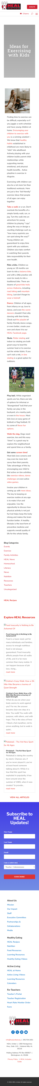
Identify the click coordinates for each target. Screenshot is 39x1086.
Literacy (7, 568)
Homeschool (9, 563)
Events (7, 546)
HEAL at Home (14, 970)
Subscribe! (19, 877)
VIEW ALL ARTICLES (19, 797)
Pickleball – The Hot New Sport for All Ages (18, 752)
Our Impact (12, 909)
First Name (8, 832)
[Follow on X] (17, 1032)
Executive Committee (16, 917)
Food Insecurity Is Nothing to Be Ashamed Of (19, 635)
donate (32, 7)
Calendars (11, 983)
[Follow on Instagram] (21, 1032)
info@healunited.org (13, 1040)
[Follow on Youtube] (26, 1032)
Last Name (8, 842)
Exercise (7, 550)
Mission (10, 904)
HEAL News (9, 559)
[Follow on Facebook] (13, 1032)
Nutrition (7, 576)
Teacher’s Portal (14, 994)
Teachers (8, 585)
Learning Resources (16, 954)
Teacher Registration (16, 998)
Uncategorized (10, 589)
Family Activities (11, 555)
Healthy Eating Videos (17, 959)
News (6, 572)
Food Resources (14, 950)
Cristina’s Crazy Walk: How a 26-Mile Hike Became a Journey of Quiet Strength (19, 695)
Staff (9, 913)
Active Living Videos (16, 974)
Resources (8, 580)
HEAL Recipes (13, 942)
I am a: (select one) (11, 863)
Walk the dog (13, 434)
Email (7, 852)
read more (10, 672)
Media (10, 930)
